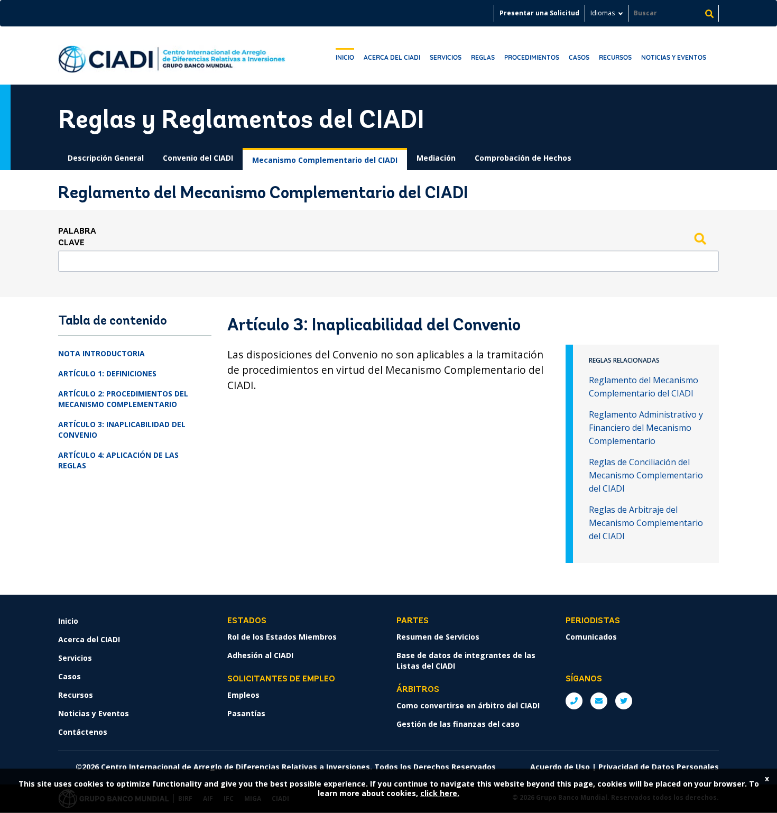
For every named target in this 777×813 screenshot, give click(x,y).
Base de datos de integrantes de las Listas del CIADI (465, 660)
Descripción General (106, 158)
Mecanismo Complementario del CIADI (324, 160)
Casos (579, 57)
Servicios (445, 57)
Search (700, 238)
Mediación (436, 158)
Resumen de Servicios (437, 637)
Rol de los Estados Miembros (282, 637)
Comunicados (591, 637)
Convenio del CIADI (198, 158)
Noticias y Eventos (673, 57)
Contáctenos (82, 732)
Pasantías (246, 713)
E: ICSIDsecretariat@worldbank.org (598, 700)
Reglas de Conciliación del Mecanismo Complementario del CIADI (646, 475)
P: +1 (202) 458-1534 (574, 700)
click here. (439, 793)
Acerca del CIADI (392, 57)
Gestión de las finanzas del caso (458, 724)
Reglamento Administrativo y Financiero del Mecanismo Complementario (646, 428)
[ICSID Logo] (171, 55)
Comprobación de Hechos (523, 158)
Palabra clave (77, 237)
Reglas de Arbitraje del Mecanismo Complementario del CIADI (646, 523)
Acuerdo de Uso (560, 767)
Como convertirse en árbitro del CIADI (468, 705)
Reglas (483, 57)
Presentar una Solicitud (539, 12)
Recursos (615, 57)
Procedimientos (531, 57)
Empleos (243, 695)
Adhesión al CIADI (260, 655)
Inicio (345, 57)
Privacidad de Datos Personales (658, 767)
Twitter (623, 700)
